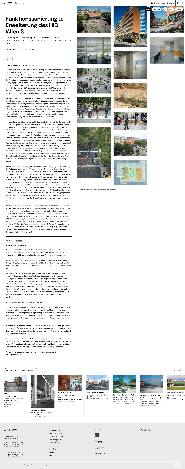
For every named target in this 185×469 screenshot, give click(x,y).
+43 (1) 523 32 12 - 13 (14, 442)
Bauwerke (149, 3)
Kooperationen (54, 443)
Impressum (7, 465)
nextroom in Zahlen (56, 433)
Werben (52, 452)
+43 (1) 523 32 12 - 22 (14, 444)
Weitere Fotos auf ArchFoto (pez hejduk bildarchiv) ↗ (98, 190)
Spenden (52, 455)
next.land (19, 240)
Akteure (163, 3)
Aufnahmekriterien (56, 437)
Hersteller (170, 3)
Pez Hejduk (29, 49)
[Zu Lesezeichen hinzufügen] (8, 59)
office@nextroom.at (11, 447)
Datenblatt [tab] (156, 9)
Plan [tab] (164, 9)
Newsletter (53, 449)
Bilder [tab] (148, 9)
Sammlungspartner (56, 440)
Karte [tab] (171, 9)
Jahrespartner (54, 446)
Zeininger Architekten (17, 40)
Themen (157, 3)
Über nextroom (54, 430)
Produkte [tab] (179, 9)
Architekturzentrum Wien (27, 65)
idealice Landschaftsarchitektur (46, 40)
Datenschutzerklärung (20, 465)
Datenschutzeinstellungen (39, 465)
